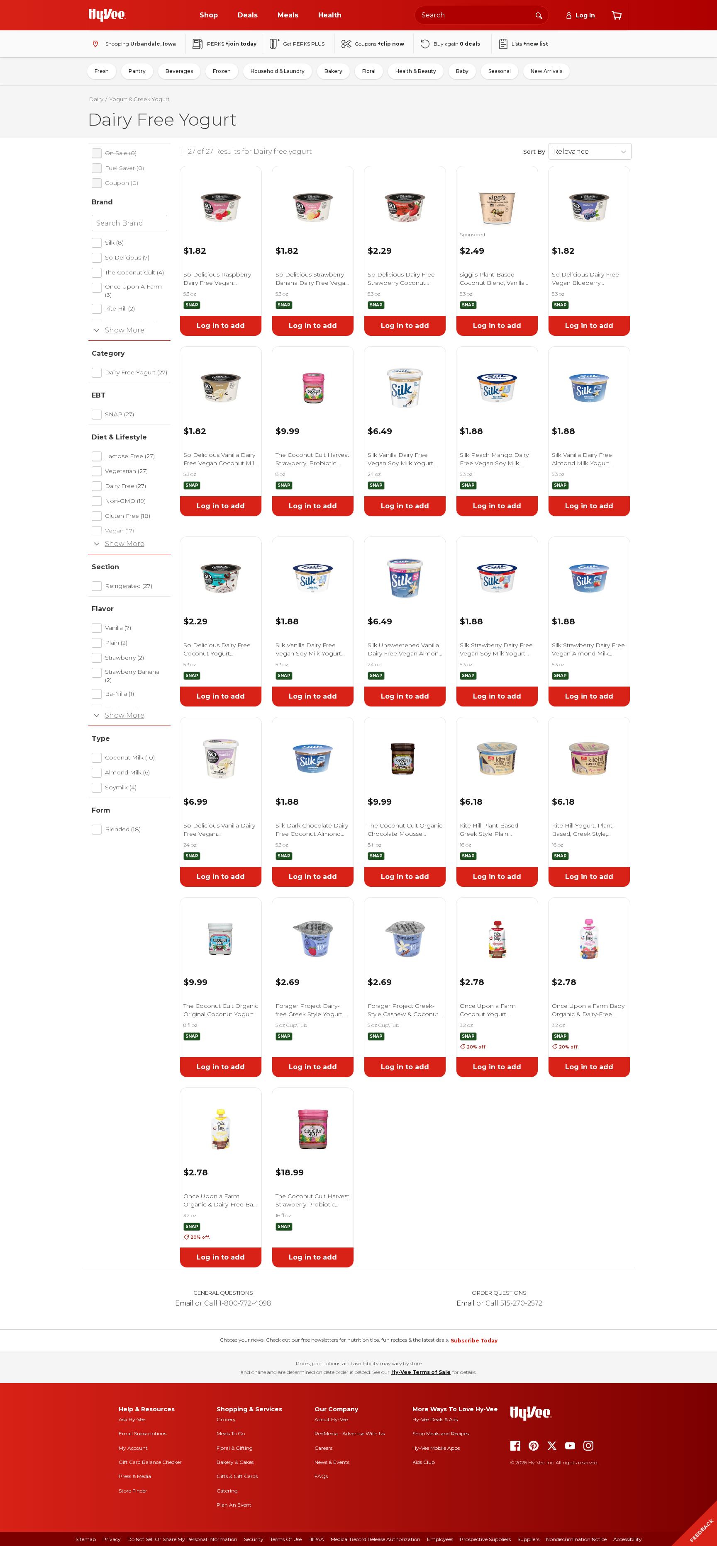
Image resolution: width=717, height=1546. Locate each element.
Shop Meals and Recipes (440, 1433)
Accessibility (627, 1539)
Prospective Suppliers (485, 1539)
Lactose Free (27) (130, 456)
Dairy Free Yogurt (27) (136, 372)
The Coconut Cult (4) (134, 272)
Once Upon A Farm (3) (133, 291)
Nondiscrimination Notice (576, 1539)
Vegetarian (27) (126, 471)
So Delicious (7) (127, 257)
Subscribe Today (474, 1340)
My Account (133, 1448)
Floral (369, 71)
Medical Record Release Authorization (375, 1539)
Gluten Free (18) (127, 515)
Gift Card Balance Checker (150, 1462)
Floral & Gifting (235, 1448)
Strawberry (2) (124, 657)
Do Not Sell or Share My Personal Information (182, 1539)
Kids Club (423, 1462)
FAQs (321, 1476)
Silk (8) (114, 242)
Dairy (96, 99)
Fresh (102, 71)
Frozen (222, 71)
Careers (323, 1448)
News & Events (332, 1462)
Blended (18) (123, 829)
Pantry (137, 71)
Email (184, 1303)
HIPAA (316, 1539)
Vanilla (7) (118, 627)
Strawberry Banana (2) (132, 676)
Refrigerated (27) (128, 586)
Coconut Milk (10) (130, 757)
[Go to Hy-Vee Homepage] (107, 15)
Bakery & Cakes (235, 1462)
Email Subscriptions (142, 1433)
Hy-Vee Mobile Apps (436, 1448)
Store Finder (133, 1491)
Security (253, 1539)
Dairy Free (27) (125, 486)
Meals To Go (231, 1433)
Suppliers (528, 1539)
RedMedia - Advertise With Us (350, 1433)
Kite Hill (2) (120, 308)
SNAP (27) (119, 414)
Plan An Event (234, 1505)
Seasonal (499, 71)
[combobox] (482, 15)
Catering (227, 1491)
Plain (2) (116, 642)
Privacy (111, 1539)
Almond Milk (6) (127, 772)
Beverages (179, 71)
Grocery (226, 1419)
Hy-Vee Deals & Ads (435, 1419)
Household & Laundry (278, 71)
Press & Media (135, 1476)
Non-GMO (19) (125, 501)
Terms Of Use (286, 1539)
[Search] (539, 15)
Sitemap (86, 1539)
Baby (462, 71)
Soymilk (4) (121, 787)
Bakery (333, 71)
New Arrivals (546, 71)
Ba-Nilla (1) (119, 693)
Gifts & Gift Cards (237, 1476)
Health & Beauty (415, 71)
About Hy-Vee (331, 1419)
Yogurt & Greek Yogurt (139, 99)
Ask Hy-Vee (132, 1419)
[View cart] (616, 15)
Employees (440, 1539)
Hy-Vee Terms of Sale (421, 1372)
